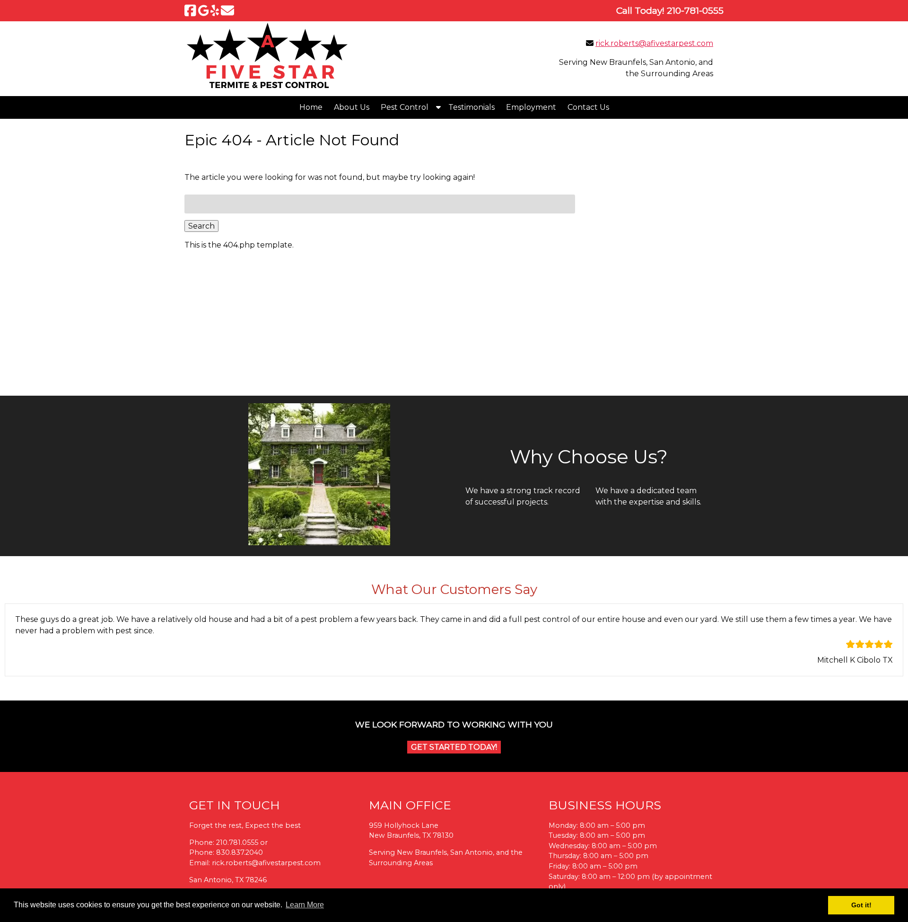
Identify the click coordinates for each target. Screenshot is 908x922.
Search (201, 226)
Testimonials (471, 107)
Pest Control (404, 107)
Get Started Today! (454, 747)
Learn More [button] (305, 905)
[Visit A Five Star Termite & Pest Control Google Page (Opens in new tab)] (203, 10)
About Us (351, 107)
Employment (531, 107)
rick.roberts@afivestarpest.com (654, 43)
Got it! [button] (861, 905)
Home (311, 107)
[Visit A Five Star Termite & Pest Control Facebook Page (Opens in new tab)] (190, 10)
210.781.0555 (237, 842)
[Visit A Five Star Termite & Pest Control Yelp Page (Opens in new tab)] (214, 10)
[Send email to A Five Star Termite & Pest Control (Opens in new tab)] (227, 10)
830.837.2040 (239, 852)
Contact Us (588, 107)
